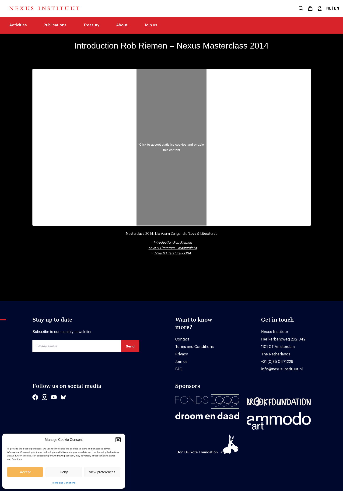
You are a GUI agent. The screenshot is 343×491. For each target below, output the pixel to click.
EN (336, 8)
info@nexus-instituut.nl (282, 369)
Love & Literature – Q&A (172, 253)
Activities (18, 25)
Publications (55, 25)
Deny (64, 472)
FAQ (178, 369)
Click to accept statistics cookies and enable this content (171, 147)
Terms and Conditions (63, 482)
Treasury (91, 25)
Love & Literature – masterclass (173, 248)
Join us (150, 25)
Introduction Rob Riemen (173, 242)
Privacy (181, 354)
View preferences (102, 472)
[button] (118, 439)
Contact (182, 339)
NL (328, 8)
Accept (25, 472)
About (122, 25)
